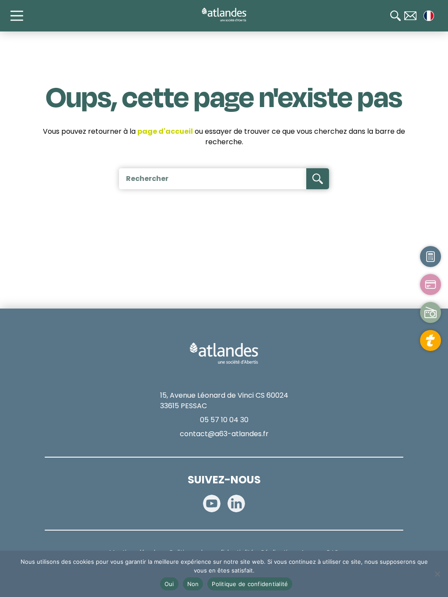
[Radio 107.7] (430, 312)
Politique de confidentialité (250, 583)
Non (193, 583)
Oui (169, 583)
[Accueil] (224, 15)
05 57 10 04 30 (224, 420)
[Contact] (410, 15)
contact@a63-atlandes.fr (224, 434)
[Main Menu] (21, 15)
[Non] (437, 573)
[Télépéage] (430, 340)
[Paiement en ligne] (430, 284)
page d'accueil (165, 131)
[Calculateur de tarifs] (430, 256)
